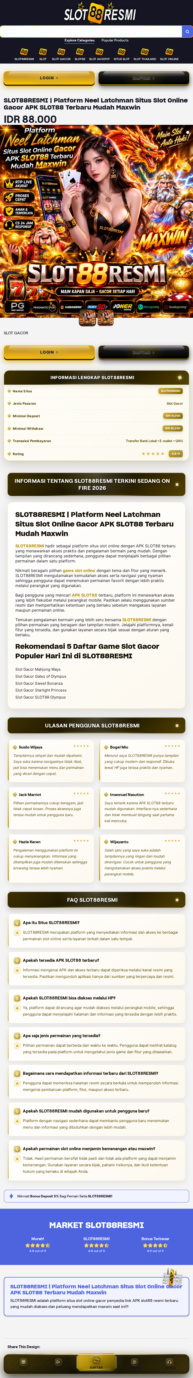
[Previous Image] (4, 222)
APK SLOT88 (84, 595)
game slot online (79, 570)
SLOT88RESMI (29, 545)
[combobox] (91, 31)
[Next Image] (189, 222)
